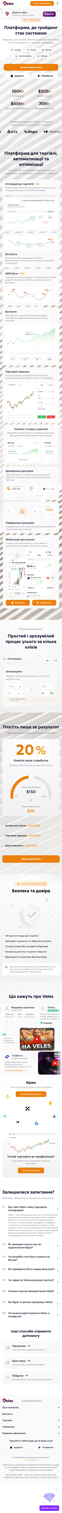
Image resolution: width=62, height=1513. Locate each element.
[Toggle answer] (58, 1208)
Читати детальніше (11, 1070)
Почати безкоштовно (42, 3)
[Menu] (57, 3)
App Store (20, 602)
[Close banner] (58, 10)
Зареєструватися (31, 858)
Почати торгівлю (31, 1170)
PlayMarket (47, 76)
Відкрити (49, 14)
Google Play (46, 602)
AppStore (19, 76)
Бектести (7, 1413)
